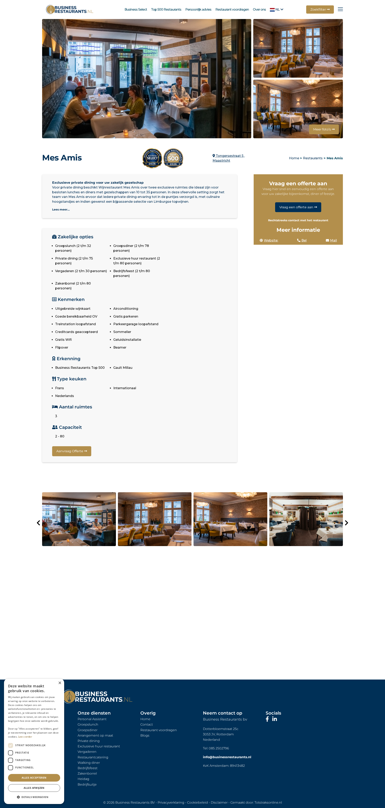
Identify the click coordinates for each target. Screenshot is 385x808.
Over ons (259, 9)
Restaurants (313, 158)
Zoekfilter (318, 9)
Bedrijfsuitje (87, 784)
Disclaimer (219, 802)
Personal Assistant (92, 719)
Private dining (89, 741)
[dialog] (34, 741)
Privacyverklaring (171, 802)
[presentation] (38, 523)
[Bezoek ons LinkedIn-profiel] (274, 719)
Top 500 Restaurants (166, 9)
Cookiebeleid (197, 802)
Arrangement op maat (95, 735)
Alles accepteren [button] (34, 777)
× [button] (59, 683)
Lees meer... (61, 209)
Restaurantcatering (93, 757)
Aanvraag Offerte (69, 451)
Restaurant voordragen (232, 9)
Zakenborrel (87, 773)
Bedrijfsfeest (87, 768)
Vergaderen (87, 752)
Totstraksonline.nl (268, 802)
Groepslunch (88, 724)
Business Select (136, 9)
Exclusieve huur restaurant (99, 746)
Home (294, 158)
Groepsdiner (87, 730)
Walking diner (89, 763)
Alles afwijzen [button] (34, 788)
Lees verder (25, 736)
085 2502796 (219, 748)
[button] (34, 797)
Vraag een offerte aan (296, 207)
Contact (146, 724)
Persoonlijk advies (198, 9)
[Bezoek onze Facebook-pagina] (268, 719)
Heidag (83, 779)
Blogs (144, 735)
